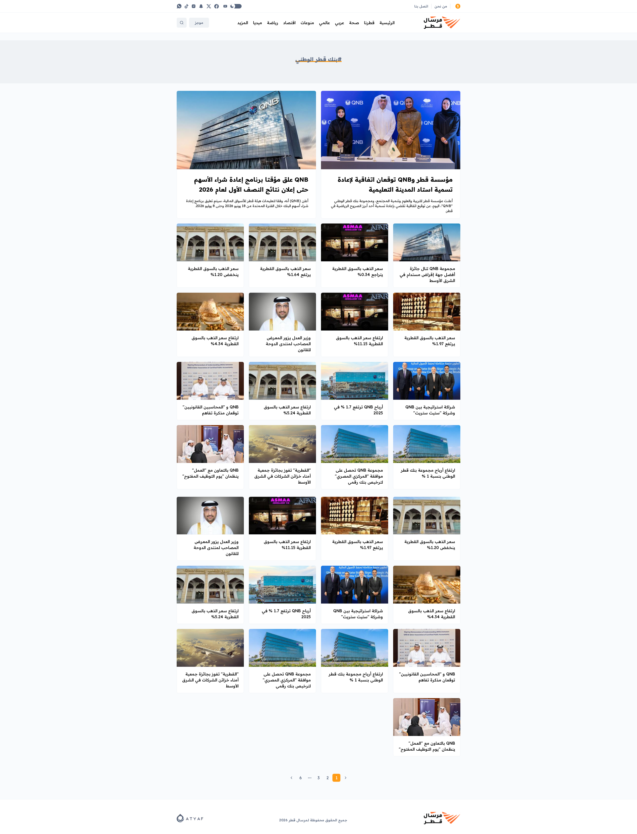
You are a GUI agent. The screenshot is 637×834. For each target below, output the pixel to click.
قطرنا (369, 22)
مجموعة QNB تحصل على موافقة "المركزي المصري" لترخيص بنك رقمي (359, 476)
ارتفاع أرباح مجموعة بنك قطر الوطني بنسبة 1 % (428, 473)
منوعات (307, 22)
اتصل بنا (421, 6)
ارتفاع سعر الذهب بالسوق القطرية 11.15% (359, 340)
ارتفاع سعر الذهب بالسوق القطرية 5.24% (287, 409)
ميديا (257, 22)
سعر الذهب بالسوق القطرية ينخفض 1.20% (213, 271)
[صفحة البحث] (182, 23)
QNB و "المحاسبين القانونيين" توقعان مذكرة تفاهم (211, 409)
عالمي (324, 22)
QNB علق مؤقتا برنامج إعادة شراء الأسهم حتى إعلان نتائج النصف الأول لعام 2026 (251, 184)
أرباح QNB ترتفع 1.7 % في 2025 (358, 409)
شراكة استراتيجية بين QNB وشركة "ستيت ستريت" (430, 409)
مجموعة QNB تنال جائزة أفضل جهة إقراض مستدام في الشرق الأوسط (427, 274)
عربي (339, 22)
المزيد (242, 22)
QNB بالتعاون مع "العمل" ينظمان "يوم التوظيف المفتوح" (210, 473)
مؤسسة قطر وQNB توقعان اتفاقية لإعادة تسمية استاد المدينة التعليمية (395, 184)
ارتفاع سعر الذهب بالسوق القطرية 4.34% (215, 340)
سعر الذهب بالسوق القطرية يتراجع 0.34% (357, 271)
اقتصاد (289, 22)
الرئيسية (387, 22)
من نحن (440, 6)
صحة (354, 22)
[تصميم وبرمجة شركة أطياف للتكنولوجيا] (190, 818)
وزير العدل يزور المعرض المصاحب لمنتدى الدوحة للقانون (288, 343)
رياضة (272, 22)
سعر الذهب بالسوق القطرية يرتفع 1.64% (285, 271)
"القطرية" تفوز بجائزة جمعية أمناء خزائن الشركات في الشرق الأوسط (282, 476)
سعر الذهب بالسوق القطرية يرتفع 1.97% (429, 340)
